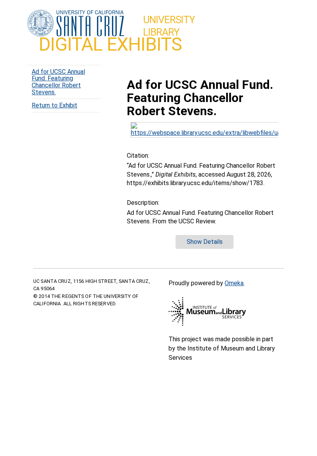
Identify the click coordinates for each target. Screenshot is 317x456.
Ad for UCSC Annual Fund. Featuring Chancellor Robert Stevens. (58, 82)
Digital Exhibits (110, 44)
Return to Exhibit (54, 105)
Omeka (234, 283)
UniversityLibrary (169, 26)
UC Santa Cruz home (75, 23)
